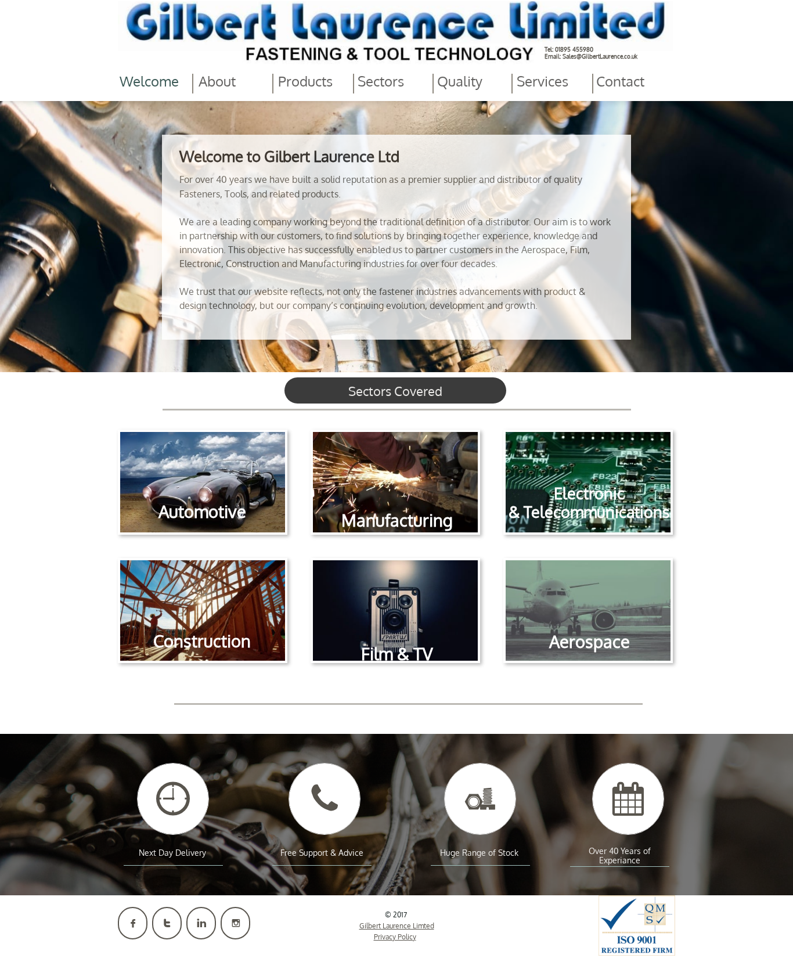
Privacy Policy (395, 936)
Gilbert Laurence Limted (396, 925)
